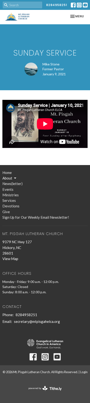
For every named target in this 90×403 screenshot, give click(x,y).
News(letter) (12, 183)
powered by (42, 392)
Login (84, 372)
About (7, 178)
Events (7, 189)
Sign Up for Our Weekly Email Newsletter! (35, 217)
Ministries (10, 195)
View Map (10, 258)
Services (9, 200)
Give (6, 212)
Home (7, 172)
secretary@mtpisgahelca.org (37, 321)
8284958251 (56, 5)
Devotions (10, 206)
